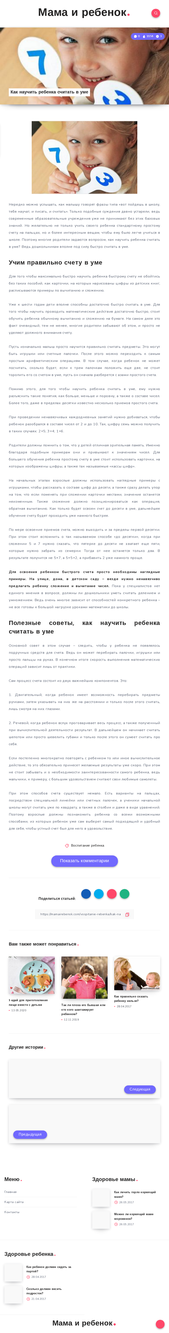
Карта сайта (14, 1202)
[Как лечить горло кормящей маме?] (101, 1198)
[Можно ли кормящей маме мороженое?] (101, 1220)
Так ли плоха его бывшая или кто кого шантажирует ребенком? (83, 1010)
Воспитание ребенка (87, 845)
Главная (10, 1192)
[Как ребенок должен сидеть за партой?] (13, 1273)
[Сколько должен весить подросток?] (13, 1295)
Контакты (11, 1212)
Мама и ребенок (82, 13)
